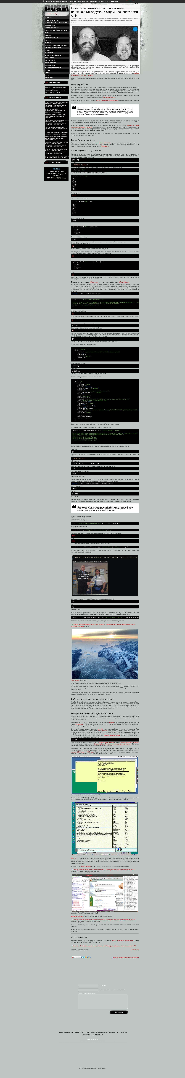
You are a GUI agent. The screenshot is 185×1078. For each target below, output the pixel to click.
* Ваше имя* (103, 985)
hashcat (104, 730)
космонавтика (50, 65)
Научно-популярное (52, 27)
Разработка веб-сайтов (53, 68)
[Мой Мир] (88, 957)
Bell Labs (89, 18)
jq (92, 18)
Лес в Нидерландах (77, 626)
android (48, 43)
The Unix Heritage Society (112, 735)
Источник (135, 950)
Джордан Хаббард (77, 916)
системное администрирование (56, 45)
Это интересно (50, 25)
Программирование (51, 20)
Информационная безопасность (96, 1)
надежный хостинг (56, 170)
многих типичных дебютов (129, 742)
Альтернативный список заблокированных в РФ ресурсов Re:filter (56, 138)
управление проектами (53, 48)
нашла (111, 722)
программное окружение (109, 20)
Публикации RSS (86, 1034)
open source (49, 58)
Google (70, 1)
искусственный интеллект (54, 55)
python (47, 50)
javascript (48, 35)
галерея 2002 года (77, 752)
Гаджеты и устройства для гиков (56, 30)
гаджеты (48, 40)
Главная (47, 1)
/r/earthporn (104, 146)
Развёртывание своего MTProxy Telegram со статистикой (57, 156)
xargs (106, 18)
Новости (48, 17)
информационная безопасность (56, 22)
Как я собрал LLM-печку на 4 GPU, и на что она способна (55, 116)
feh (73, 536)
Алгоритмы (49, 78)
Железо (47, 73)
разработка (49, 53)
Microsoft (81, 1)
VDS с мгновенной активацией (122, 940)
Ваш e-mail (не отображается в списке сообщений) (112, 989)
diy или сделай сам (51, 37)
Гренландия (75, 680)
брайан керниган (128, 18)
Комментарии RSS (98, 1034)
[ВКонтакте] (82, 957)
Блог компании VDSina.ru (115, 18)
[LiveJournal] (90, 957)
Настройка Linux (97, 20)
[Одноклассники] (86, 957)
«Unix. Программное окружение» (107, 100)
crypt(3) (100, 729)
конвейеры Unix (87, 20)
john (99, 730)
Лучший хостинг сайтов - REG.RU (55, 87)
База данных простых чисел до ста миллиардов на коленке (56, 128)
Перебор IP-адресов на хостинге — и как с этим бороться (56, 133)
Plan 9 (73, 858)
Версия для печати (132, 957)
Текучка (47, 32)
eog (73, 541)
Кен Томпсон (78, 20)
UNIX (102, 18)
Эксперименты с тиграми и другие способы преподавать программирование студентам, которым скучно (56, 104)
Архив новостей (56, 1)
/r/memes (94, 282)
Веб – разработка (112, 1)
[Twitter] (84, 957)
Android (64, 1)
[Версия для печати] (119, 957)
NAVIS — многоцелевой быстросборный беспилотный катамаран (55, 110)
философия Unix (122, 20)
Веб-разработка (50, 63)
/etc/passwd (79, 724)
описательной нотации (106, 742)
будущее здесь (50, 60)
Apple (75, 1)
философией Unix (109, 97)
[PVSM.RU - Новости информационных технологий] (57, 9)
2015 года (90, 752)
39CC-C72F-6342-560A (52, 92)
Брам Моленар (86, 866)
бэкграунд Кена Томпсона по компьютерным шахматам (112, 744)
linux (47, 75)
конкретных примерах (103, 143)
